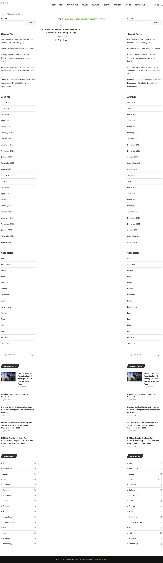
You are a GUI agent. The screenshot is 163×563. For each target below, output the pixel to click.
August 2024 (132, 242)
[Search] (162, 5)
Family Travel (132, 307)
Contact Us (140, 5)
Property (130, 337)
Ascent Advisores (102, 559)
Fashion (117, 5)
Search (130, 19)
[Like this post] (55, 40)
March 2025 (132, 200)
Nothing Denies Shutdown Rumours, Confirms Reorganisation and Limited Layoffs (141, 58)
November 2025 (133, 151)
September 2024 (133, 236)
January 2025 (132, 212)
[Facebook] (152, 5)
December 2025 (133, 145)
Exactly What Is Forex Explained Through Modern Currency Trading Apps (151, 378)
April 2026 (131, 120)
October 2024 (132, 230)
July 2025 (131, 175)
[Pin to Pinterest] (63, 40)
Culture (95, 5)
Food (128, 5)
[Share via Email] (66, 40)
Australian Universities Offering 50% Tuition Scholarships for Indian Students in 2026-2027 (144, 70)
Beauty (85, 5)
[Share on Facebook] (58, 40)
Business (130, 283)
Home (53, 5)
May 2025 (131, 187)
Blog (129, 276)
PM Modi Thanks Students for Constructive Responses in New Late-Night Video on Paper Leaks (144, 83)
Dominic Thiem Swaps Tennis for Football (143, 49)
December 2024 (133, 218)
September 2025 (133, 163)
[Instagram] (158, 5)
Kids (129, 325)
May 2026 (131, 114)
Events (107, 5)
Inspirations (145, 517)
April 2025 (131, 194)
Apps (61, 5)
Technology (131, 343)
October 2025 (132, 157)
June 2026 (131, 108)
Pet (128, 331)
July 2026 (131, 102)
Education (131, 295)
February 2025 (132, 206)
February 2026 (132, 133)
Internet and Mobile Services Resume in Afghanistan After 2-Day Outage (61, 31)
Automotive (72, 5)
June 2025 (131, 181)
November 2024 (133, 224)
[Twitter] (155, 5)
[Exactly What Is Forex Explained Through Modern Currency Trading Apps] (134, 376)
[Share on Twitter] (61, 40)
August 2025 (132, 169)
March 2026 (132, 127)
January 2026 (132, 139)
